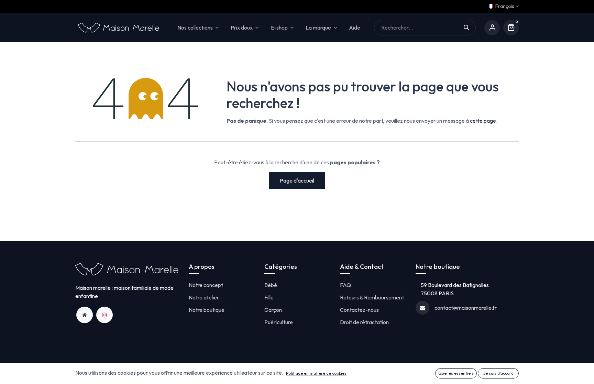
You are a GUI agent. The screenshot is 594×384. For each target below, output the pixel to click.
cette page (483, 120)
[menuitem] (354, 27)
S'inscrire (492, 27)
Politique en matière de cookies (316, 373)
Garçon (273, 309)
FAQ (345, 285)
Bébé (270, 285)
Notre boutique (206, 309)
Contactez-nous (359, 309)
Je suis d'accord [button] (498, 373)
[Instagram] (104, 315)
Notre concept (206, 285)
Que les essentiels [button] (456, 373)
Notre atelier (204, 297)
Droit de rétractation (364, 322)
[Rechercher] (470, 27)
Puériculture (278, 322)
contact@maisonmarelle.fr (465, 307)
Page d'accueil (297, 180)
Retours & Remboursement (372, 297)
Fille (269, 297)
